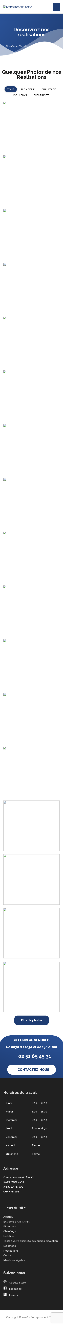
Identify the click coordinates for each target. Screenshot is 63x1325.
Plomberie (9, 1226)
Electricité (9, 1245)
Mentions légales (14, 1260)
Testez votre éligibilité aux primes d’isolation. (30, 1241)
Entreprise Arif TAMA (16, 1221)
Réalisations (10, 1250)
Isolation (8, 1236)
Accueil (8, 1216)
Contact (8, 1255)
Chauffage (9, 1231)
